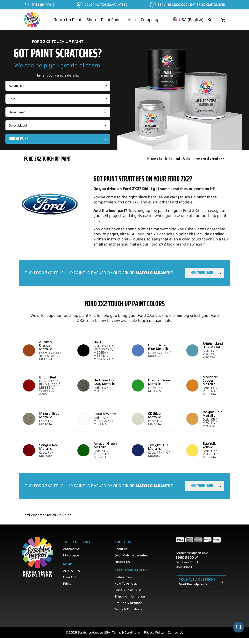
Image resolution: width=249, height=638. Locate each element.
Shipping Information (129, 596)
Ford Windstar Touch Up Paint (45, 515)
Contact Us (122, 561)
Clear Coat (70, 577)
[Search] (210, 19)
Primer (68, 583)
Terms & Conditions (128, 609)
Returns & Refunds (128, 602)
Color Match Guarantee (131, 555)
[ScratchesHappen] (32, 19)
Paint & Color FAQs (127, 590)
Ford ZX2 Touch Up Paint (47, 158)
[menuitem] (68, 19)
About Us (121, 548)
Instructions (123, 577)
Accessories (71, 570)
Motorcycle (71, 555)
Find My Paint (18, 138)
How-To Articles (125, 583)
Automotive (71, 548)
